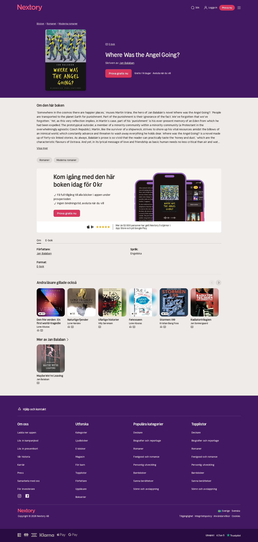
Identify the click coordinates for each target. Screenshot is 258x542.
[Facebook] (27, 496)
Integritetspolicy (203, 516)
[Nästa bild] (218, 282)
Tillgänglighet (186, 516)
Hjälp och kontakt (34, 409)
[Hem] (102, 8)
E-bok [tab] (49, 240)
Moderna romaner (68, 23)
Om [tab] (39, 240)
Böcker (40, 23)
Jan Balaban (126, 63)
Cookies (236, 516)
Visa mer (42, 148)
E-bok (40, 266)
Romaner (51, 23)
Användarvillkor (222, 516)
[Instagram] (19, 496)
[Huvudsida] (239, 8)
